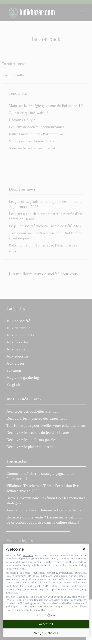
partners (27, 555)
